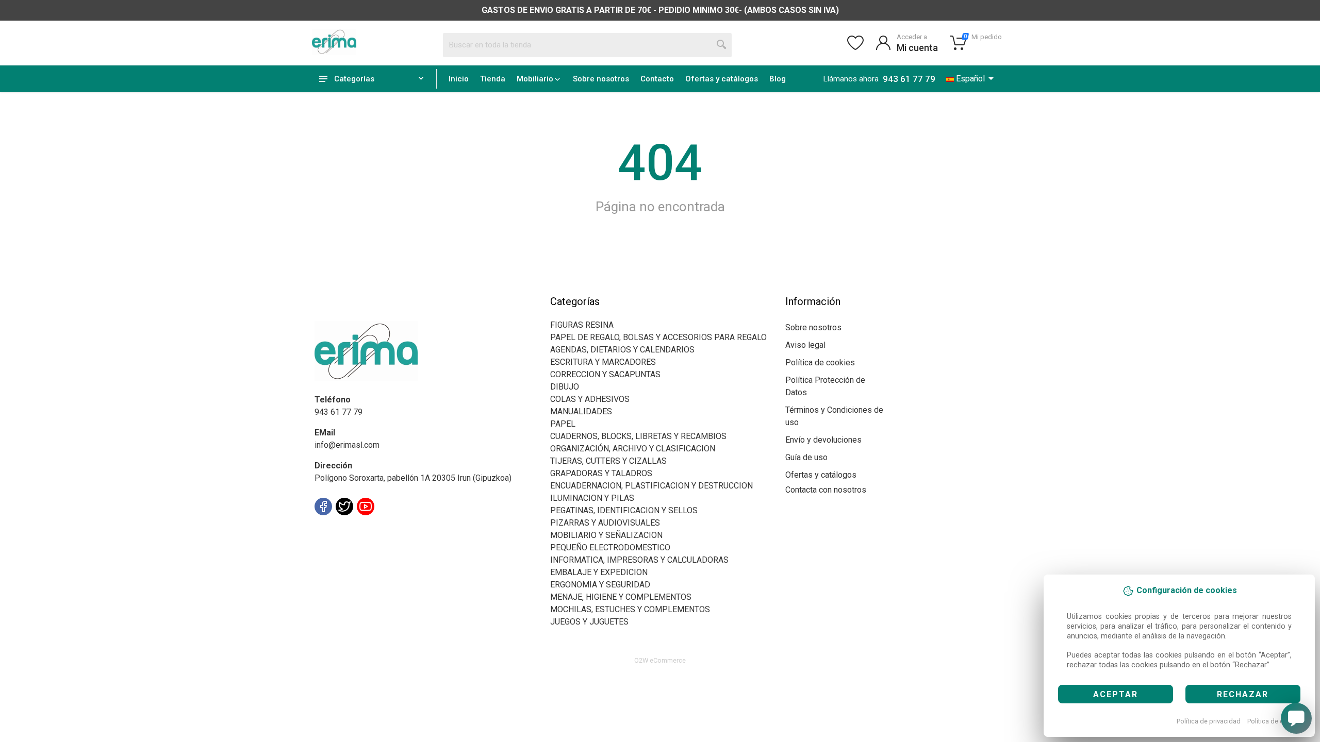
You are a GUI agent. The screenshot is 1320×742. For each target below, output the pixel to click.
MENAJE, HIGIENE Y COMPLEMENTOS (620, 597)
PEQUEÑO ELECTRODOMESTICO (610, 547)
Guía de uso (806, 457)
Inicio (459, 78)
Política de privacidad (1209, 721)
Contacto (657, 78)
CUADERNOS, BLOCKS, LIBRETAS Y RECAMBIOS (638, 436)
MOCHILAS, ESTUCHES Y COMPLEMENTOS (630, 609)
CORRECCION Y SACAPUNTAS (605, 374)
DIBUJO (564, 387)
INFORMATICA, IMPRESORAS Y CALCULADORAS (639, 560)
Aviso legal (805, 345)
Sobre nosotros (601, 78)
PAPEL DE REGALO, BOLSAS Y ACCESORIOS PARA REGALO (658, 337)
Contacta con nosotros (825, 490)
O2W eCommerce (660, 660)
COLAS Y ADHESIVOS (590, 399)
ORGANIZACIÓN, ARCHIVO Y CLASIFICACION (632, 448)
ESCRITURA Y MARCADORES (603, 362)
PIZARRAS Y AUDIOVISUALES (605, 523)
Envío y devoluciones (823, 440)
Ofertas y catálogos (721, 78)
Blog (777, 78)
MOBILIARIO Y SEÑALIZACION (606, 535)
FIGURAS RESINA (582, 325)
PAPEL (562, 424)
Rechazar (1242, 694)
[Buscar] (722, 45)
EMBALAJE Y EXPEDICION (599, 572)
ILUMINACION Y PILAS (592, 498)
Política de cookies (1275, 721)
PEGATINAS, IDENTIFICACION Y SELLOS (624, 510)
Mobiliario (535, 78)
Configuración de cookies (374, 529)
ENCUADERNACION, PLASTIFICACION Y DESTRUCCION (651, 486)
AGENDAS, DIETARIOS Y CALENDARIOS (622, 350)
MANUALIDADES (581, 411)
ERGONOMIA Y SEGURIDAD (600, 584)
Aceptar (1115, 694)
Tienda (492, 78)
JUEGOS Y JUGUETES (589, 622)
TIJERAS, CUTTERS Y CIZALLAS (608, 461)
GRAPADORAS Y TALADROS (601, 473)
